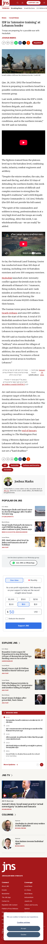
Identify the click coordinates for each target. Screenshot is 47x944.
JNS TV (6, 775)
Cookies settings (23, 922)
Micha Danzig (20, 846)
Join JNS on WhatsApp (25, 563)
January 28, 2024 (42, 372)
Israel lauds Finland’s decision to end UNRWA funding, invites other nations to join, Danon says (17, 527)
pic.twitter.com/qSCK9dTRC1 (13, 384)
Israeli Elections (29, 8)
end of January (29, 430)
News (4, 18)
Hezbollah (7, 278)
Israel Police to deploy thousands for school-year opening (23, 755)
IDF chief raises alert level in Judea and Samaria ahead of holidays (15, 542)
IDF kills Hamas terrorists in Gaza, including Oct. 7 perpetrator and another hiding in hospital (17, 685)
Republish (37, 43)
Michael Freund (20, 828)
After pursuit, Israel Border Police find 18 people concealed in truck (24, 738)
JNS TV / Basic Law (7, 801)
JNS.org (6, 491)
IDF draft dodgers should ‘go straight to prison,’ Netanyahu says (24, 747)
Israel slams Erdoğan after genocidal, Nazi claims (14, 699)
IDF (5, 465)
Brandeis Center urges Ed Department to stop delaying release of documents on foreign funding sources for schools (17, 655)
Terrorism (7, 470)
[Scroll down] (41, 764)
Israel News (14, 18)
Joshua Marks (9, 37)
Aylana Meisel (7, 809)
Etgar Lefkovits (7, 517)
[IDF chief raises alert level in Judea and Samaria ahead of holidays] (40, 542)
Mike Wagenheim (21, 532)
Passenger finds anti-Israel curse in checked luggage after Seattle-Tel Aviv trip (17, 511)
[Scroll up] (37, 764)
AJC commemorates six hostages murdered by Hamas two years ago (24, 730)
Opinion (17, 821)
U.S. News (5, 507)
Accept (23, 928)
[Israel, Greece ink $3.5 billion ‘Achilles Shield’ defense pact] (40, 670)
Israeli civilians (9, 313)
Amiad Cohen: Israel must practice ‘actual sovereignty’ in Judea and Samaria (22, 805)
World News (5, 522)
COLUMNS (8, 815)
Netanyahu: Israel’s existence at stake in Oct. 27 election (24, 721)
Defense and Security (31, 465)
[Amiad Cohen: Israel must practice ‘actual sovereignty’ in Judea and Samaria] (23, 790)
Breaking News (12, 713)
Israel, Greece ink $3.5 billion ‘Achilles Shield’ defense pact (15, 669)
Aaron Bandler (7, 661)
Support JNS (33, 3)
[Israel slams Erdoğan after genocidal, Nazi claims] (40, 699)
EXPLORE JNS (10, 643)
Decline (23, 934)
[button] (12, 43)
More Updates (9, 765)
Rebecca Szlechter (8, 532)
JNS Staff (5, 547)
